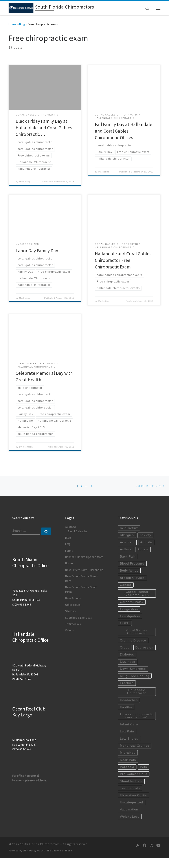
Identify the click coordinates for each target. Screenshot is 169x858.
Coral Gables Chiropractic (136, 632)
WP (25, 850)
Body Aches (129, 570)
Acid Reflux (129, 528)
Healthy (126, 707)
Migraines (128, 752)
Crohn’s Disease (133, 640)
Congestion (129, 609)
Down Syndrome (133, 668)
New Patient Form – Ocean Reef (81, 578)
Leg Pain (127, 731)
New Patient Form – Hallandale (84, 570)
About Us (70, 527)
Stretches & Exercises (78, 618)
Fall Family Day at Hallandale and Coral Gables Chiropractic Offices (123, 130)
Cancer (125, 584)
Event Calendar (77, 531)
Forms (69, 550)
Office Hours (72, 605)
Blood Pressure (132, 563)
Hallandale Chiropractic (137, 691)
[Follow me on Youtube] (158, 845)
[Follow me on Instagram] (151, 845)
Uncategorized (131, 802)
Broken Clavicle (132, 577)
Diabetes (127, 654)
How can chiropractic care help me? (137, 716)
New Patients (73, 598)
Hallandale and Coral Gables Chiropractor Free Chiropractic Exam (123, 260)
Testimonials (73, 624)
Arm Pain (127, 542)
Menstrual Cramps (134, 745)
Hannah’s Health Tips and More (84, 557)
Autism (143, 549)
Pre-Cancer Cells (133, 774)
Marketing (24, 182)
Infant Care (129, 724)
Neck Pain (128, 760)
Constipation (130, 616)
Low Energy (129, 738)
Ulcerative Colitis (133, 795)
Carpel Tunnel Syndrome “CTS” (136, 593)
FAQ (67, 544)
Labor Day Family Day (37, 251)
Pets (143, 767)
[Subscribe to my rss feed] (137, 845)
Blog (22, 24)
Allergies (127, 535)
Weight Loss (130, 816)
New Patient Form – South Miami (81, 589)
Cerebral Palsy (131, 602)
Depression (144, 647)
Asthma (126, 549)
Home (13, 24)
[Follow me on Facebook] (144, 845)
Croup (125, 647)
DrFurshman (26, 447)
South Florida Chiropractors (39, 844)
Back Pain (128, 556)
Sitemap (70, 611)
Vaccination (129, 809)
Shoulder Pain (131, 781)
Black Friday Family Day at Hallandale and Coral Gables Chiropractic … (44, 127)
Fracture (127, 683)
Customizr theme (62, 850)
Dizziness (127, 661)
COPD (125, 623)
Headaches (129, 700)
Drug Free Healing (134, 676)
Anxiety (145, 535)
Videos (69, 630)
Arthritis (146, 542)
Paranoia (127, 767)
